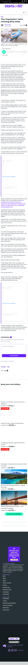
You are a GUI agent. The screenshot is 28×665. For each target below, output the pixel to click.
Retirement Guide (7, 589)
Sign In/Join (6, 2)
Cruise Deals (6, 594)
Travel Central (21, 2)
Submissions (6, 598)
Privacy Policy (6, 609)
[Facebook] (22, 1)
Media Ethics (6, 607)
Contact (5, 600)
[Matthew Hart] (2, 25)
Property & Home (7, 582)
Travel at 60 (15, 2)
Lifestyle (3, 366)
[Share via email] (24, 25)
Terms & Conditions (8, 605)
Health (4, 580)
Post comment (14, 355)
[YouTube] (26, 1)
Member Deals (6, 587)
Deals (11, 2)
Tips (8, 366)
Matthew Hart (7, 24)
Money (4, 578)
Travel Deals (6, 592)
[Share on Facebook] (26, 25)
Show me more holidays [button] (14, 514)
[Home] (14, 6)
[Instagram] (24, 1)
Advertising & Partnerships (9, 603)
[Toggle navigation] (24, 12)
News (4, 576)
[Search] (26, 12)
